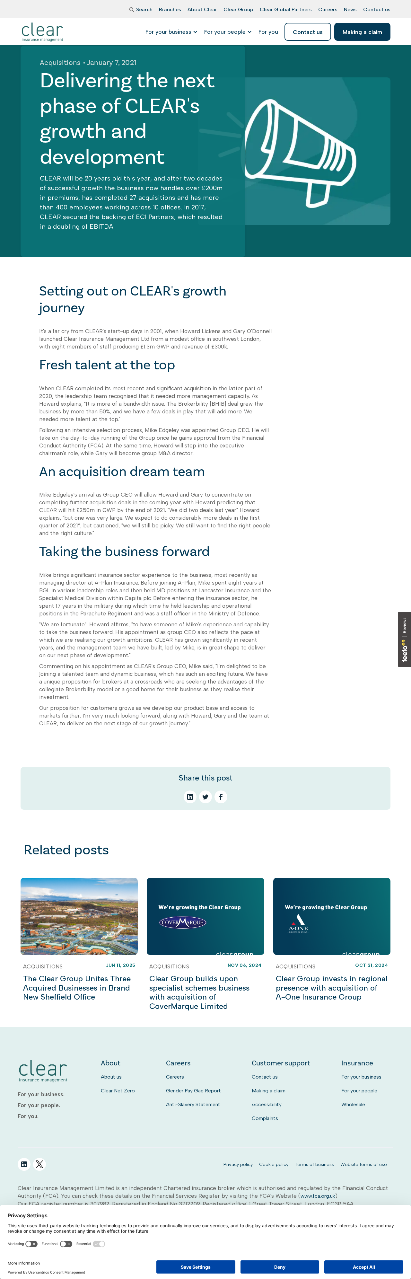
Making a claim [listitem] (362, 32)
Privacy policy (238, 1164)
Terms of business (314, 1164)
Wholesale (353, 1104)
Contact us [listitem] (308, 32)
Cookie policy (273, 1164)
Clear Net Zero (118, 1091)
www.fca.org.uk (318, 1196)
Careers (175, 1077)
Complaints (265, 1118)
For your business (361, 1077)
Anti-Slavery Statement (193, 1104)
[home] (43, 32)
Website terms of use (363, 1164)
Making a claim (268, 1091)
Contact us (265, 1077)
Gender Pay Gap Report (193, 1091)
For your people (359, 1091)
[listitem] (268, 32)
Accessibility (267, 1104)
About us (111, 1077)
